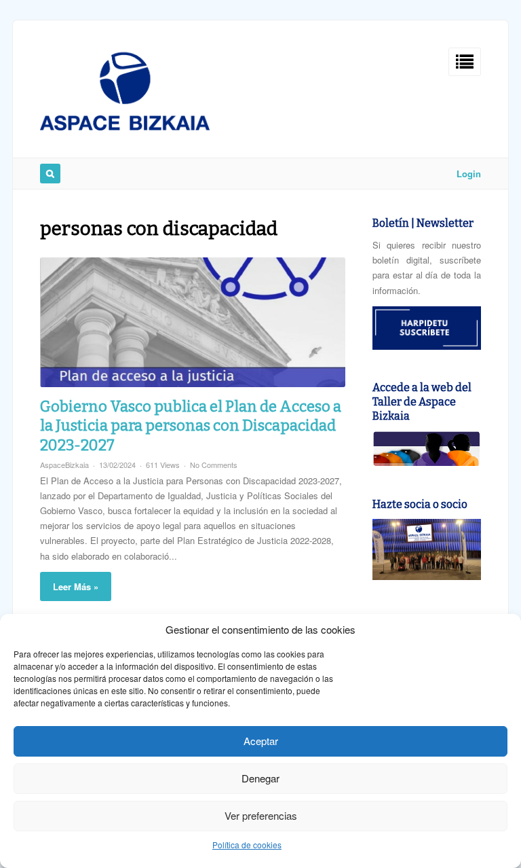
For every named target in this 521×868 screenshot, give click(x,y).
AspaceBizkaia (64, 464)
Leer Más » (75, 586)
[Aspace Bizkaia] (125, 126)
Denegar (260, 778)
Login (469, 173)
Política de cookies (247, 844)
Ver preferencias (261, 815)
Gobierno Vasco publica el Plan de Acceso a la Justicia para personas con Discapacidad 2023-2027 (190, 425)
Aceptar (261, 741)
